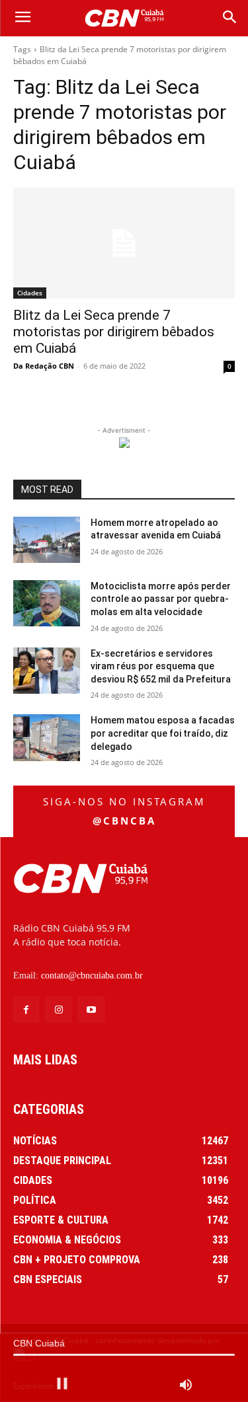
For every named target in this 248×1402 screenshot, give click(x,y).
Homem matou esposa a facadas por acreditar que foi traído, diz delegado (163, 733)
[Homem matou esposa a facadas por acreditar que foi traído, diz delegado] (46, 737)
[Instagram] (58, 1009)
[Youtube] (91, 1009)
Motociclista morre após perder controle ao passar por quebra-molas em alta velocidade (161, 599)
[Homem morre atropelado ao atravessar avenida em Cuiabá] (46, 540)
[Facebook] (26, 1009)
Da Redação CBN (43, 366)
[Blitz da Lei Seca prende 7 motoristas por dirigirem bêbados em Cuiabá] (124, 243)
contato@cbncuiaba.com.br (92, 975)
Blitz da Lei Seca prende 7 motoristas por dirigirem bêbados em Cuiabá (113, 331)
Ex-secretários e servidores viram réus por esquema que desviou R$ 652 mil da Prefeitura (161, 666)
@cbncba (124, 820)
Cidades (29, 292)
